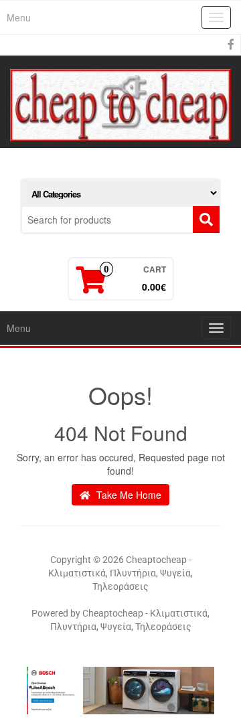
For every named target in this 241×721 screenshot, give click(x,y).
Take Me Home (127, 494)
